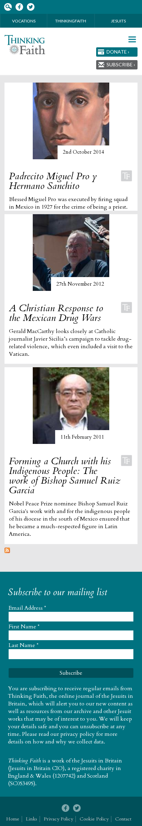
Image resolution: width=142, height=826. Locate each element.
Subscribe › (120, 64)
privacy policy (77, 734)
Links (31, 819)
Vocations (24, 20)
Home (12, 819)
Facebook (19, 7)
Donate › (117, 52)
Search (7, 7)
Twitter (30, 7)
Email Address (27, 608)
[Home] (24, 45)
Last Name (24, 645)
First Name (24, 626)
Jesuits (118, 20)
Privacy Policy (58, 819)
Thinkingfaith (70, 20)
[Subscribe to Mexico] (7, 551)
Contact (123, 819)
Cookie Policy (94, 819)
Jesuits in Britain (101, 761)
